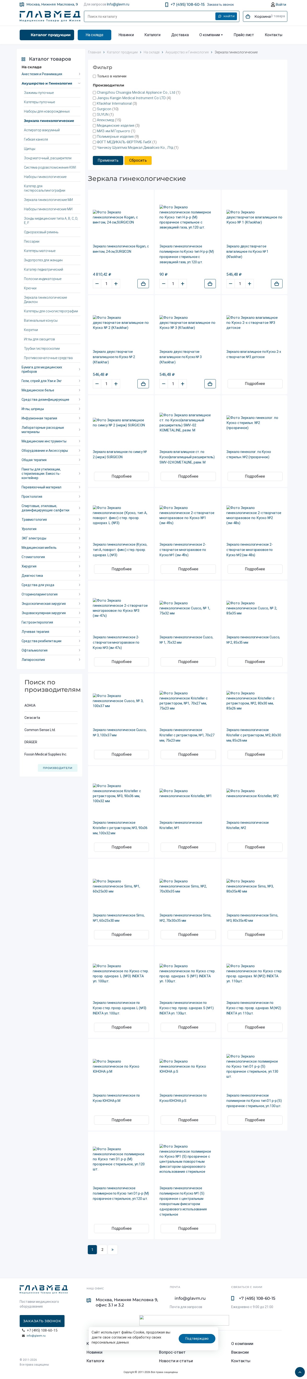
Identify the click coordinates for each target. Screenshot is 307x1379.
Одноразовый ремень (41, 232)
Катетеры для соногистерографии (51, 311)
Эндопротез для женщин (43, 260)
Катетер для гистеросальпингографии (44, 188)
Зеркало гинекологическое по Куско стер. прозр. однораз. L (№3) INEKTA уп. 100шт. (119, 1008)
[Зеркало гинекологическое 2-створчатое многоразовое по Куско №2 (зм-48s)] (254, 515)
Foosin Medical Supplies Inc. (45, 754)
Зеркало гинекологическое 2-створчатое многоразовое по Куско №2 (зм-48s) (249, 550)
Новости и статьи (176, 1360)
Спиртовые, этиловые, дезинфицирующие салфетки (45, 508)
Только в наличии (111, 76)
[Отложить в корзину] (143, 283)
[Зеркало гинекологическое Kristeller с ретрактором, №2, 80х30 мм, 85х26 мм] (254, 701)
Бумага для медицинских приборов (42, 369)
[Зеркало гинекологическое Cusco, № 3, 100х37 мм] (121, 701)
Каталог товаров (50, 59)
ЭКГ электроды (34, 538)
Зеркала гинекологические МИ (48, 200)
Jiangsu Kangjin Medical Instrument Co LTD (131, 98)
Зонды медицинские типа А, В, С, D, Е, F (51, 221)
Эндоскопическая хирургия (44, 604)
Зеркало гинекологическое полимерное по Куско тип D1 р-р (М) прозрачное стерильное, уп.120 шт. (121, 1193)
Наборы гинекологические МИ (48, 209)
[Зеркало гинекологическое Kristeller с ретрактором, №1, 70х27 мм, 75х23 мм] (187, 701)
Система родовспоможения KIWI (50, 167)
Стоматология (33, 557)
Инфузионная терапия (39, 418)
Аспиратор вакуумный (42, 130)
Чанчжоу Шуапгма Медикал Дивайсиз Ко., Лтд (135, 147)
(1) (138, 92)
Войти (280, 4)
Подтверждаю (197, 1338)
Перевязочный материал (41, 487)
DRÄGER (30, 742)
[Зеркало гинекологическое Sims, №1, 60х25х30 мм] (121, 886)
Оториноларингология (40, 594)
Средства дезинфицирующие (45, 399)
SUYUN (102, 114)
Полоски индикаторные (42, 279)
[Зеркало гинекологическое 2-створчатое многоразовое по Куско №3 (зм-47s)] (121, 608)
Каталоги (152, 35)
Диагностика (32, 576)
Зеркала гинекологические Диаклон (45, 300)
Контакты (274, 35)
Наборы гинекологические (45, 177)
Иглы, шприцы (33, 409)
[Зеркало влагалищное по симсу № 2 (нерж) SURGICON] (121, 423)
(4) (134, 98)
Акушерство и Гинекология (47, 83)
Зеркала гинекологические (49, 121)
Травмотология (34, 519)
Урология (29, 529)
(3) (117, 103)
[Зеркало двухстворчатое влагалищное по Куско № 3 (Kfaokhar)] (187, 322)
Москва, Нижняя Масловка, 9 (52, 4)
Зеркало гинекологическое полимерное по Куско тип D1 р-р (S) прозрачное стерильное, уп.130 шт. (254, 1100)
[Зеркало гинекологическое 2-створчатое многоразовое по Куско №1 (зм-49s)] (187, 515)
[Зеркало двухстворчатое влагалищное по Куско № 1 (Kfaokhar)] (254, 217)
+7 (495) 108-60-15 (188, 4)
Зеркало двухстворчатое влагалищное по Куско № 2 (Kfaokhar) (114, 357)
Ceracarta (32, 718)
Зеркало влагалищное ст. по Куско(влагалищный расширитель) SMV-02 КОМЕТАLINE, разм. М (187, 457)
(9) (118, 136)
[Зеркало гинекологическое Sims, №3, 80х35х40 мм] (254, 886)
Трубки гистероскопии (42, 348)
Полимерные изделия (115, 136)
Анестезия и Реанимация (42, 74)
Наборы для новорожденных (47, 111)
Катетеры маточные (39, 251)
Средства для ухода (38, 585)
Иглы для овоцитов (39, 339)
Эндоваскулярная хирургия (44, 613)
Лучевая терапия (35, 632)
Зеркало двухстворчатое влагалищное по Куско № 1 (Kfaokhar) (247, 251)
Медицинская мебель (39, 547)
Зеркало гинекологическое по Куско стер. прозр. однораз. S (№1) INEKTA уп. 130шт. (186, 1008)
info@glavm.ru (36, 1335)
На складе (94, 35)
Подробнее (255, 383)
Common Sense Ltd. (40, 730)
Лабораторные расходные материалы (43, 430)
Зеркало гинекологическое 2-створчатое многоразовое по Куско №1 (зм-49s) (182, 550)
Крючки (30, 288)
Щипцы (29, 149)
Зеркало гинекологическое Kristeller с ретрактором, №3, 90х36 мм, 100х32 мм (120, 828)
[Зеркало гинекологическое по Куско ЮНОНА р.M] (121, 1066)
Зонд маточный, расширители (47, 158)
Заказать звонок (220, 4)
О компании (209, 35)
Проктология (32, 496)
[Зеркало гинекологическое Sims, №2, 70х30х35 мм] (187, 886)
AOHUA (29, 705)
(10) (107, 109)
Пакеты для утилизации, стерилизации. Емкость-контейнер (41, 473)
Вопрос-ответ (172, 1352)
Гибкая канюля (36, 139)
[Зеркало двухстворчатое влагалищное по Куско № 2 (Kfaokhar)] (121, 322)
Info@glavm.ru (118, 4)
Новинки (126, 35)
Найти (229, 16)
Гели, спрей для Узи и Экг (42, 381)
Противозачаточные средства (48, 358)
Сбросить (138, 160)
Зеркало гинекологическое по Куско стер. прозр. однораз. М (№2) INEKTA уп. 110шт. (253, 1008)
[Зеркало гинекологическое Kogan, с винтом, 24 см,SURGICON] (121, 217)
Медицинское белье (38, 390)
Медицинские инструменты (44, 441)
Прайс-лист (244, 35)
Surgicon (104, 109)
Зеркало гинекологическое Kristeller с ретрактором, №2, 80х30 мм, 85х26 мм (253, 735)
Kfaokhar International (114, 103)
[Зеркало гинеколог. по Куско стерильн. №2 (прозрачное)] (254, 422)
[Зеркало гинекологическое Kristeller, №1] (187, 794)
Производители (57, 768)
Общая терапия (34, 460)
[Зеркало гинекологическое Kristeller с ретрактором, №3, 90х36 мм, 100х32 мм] (121, 794)
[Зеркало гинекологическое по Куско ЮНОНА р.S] (187, 1066)
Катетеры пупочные (39, 102)
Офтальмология (34, 650)
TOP (298, 1370)
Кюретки (31, 330)
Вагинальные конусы (41, 320)
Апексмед (105, 120)
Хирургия (29, 566)
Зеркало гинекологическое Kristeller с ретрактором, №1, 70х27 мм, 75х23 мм (186, 735)
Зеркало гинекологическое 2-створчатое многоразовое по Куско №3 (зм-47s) (116, 642)
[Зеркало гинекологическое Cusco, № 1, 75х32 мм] (187, 608)
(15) (109, 120)
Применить (108, 160)
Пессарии (31, 241)
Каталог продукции (51, 35)
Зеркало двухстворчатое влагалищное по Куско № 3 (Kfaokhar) (180, 357)
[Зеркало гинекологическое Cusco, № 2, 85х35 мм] (254, 608)
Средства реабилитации (41, 641)
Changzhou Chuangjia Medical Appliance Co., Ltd (136, 92)
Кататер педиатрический (43, 269)
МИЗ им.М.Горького (113, 131)
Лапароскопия (33, 660)
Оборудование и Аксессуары (45, 450)
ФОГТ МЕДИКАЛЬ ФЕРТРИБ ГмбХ (124, 142)
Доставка (180, 35)
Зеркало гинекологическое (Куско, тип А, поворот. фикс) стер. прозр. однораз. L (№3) (120, 550)
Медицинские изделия (116, 125)
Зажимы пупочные (39, 93)
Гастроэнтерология (37, 622)
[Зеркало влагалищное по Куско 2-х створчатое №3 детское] (254, 322)
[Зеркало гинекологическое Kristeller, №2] (254, 794)
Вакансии (240, 1352)
